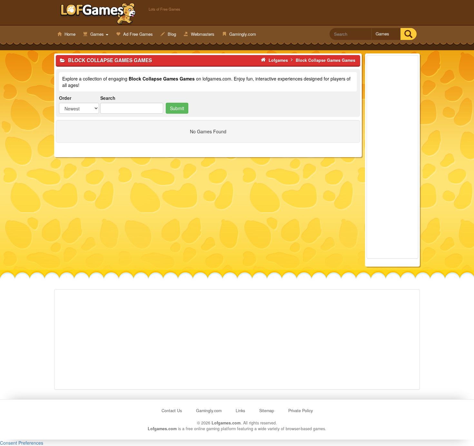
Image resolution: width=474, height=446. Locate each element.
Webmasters (202, 34)
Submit (177, 108)
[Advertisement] (392, 156)
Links (240, 410)
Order (65, 98)
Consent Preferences (21, 443)
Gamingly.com (242, 34)
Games (97, 34)
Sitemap (266, 410)
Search (107, 98)
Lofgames (98, 13)
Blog (171, 34)
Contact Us (172, 410)
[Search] (408, 34)
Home (69, 34)
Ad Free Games (137, 34)
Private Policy (300, 410)
